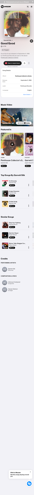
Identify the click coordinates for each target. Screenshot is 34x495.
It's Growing (13, 181)
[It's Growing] (5, 183)
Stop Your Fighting (14, 223)
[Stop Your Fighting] (5, 225)
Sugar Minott (13, 235)
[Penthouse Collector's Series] (12, 150)
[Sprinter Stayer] (5, 235)
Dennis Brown (13, 224)
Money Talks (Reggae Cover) (18, 243)
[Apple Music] (4, 166)
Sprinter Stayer (14, 233)
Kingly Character (14, 191)
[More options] (28, 63)
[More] (29, 185)
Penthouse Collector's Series (9, 57)
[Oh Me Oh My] (5, 204)
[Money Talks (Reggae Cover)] (5, 245)
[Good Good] (31, 41)
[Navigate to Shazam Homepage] (6, 6)
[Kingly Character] (5, 193)
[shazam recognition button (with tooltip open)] (29, 483)
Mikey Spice (12, 245)
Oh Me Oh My (13, 201)
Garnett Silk (12, 182)
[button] (32, 1)
